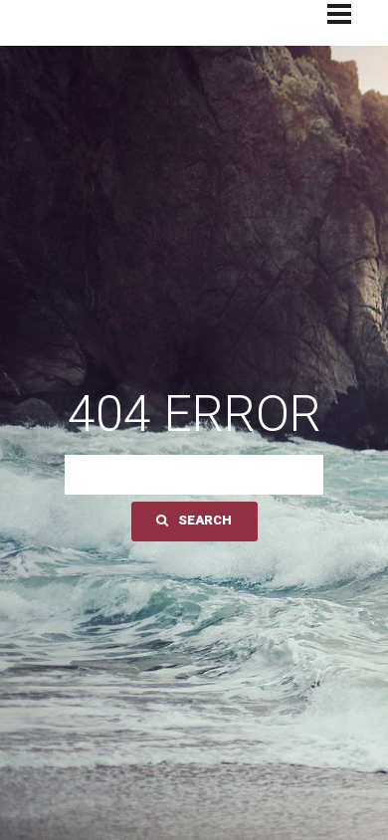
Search (205, 520)
